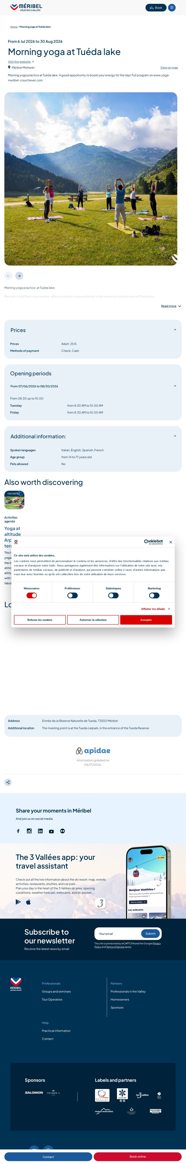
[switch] (72, 595)
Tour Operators (52, 999)
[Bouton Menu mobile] (172, 7)
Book (158, 7)
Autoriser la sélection (93, 619)
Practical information (56, 1031)
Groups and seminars (56, 991)
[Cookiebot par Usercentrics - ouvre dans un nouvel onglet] (147, 542)
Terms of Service (115, 946)
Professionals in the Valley (128, 991)
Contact (48, 1157)
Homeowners (120, 999)
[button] (19, 276)
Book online (138, 1156)
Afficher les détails (153, 608)
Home (13, 26)
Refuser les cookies (39, 619)
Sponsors (117, 1007)
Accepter (146, 619)
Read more (168, 306)
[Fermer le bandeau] (170, 542)
